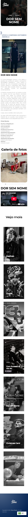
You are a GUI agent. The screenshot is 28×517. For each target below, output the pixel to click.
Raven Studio (14, 510)
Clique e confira (14, 256)
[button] (3, 168)
